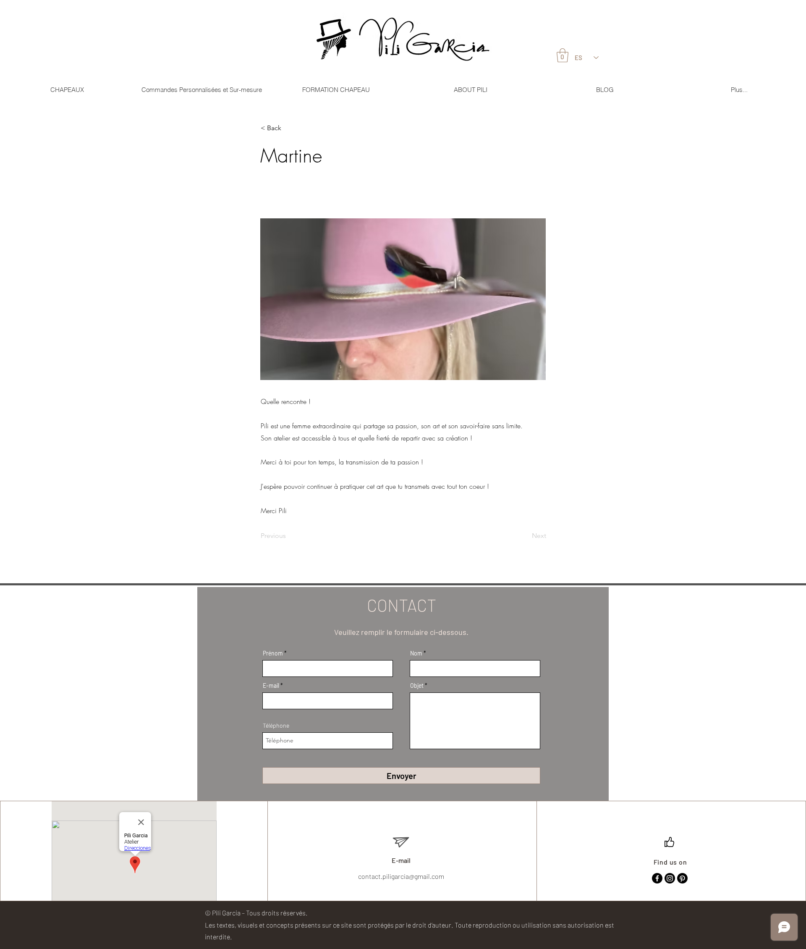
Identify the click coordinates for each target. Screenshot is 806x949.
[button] (288, 128)
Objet (417, 686)
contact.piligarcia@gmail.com (401, 876)
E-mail (271, 686)
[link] (562, 55)
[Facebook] (657, 878)
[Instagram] (670, 878)
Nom (416, 653)
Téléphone (276, 726)
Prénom (273, 653)
